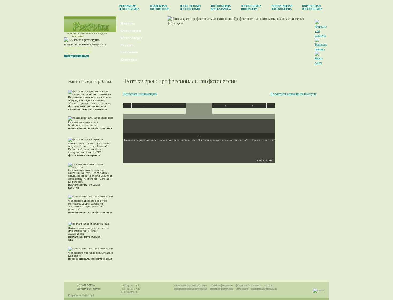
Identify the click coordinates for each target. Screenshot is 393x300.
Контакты (129, 59)
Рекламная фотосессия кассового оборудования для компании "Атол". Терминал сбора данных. (90, 103)
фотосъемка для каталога (249, 285)
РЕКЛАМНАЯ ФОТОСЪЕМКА (129, 7)
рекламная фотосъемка (221, 288)
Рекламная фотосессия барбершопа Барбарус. (90, 125)
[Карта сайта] (321, 62)
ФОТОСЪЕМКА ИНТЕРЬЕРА (251, 7)
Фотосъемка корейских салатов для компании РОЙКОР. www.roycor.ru (88, 233)
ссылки (268, 285)
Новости (128, 23)
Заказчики (129, 52)
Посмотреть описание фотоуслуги (293, 93)
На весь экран (264, 160)
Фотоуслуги (131, 31)
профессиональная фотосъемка (190, 285)
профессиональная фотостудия (190, 288)
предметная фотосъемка (264, 288)
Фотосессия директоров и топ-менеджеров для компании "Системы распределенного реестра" (90, 206)
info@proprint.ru (76, 56)
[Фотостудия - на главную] (323, 35)
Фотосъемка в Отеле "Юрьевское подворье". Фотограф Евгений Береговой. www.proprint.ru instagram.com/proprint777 (89, 149)
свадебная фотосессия (221, 285)
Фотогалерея (132, 38)
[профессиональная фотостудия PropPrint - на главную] (90, 31)
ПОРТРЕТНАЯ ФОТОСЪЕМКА (312, 7)
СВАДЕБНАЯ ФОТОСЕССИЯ (159, 7)
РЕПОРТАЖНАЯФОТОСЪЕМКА (282, 7)
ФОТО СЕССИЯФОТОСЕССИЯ (190, 7)
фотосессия (242, 288)
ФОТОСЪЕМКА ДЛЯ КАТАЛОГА (221, 7)
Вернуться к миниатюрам (140, 93)
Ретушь (127, 45)
